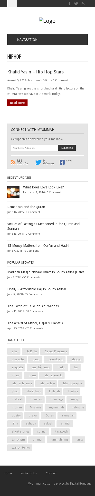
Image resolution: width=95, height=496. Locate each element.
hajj (76, 367)
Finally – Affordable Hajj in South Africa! (36, 289)
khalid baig (34, 391)
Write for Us (29, 473)
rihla (15, 423)
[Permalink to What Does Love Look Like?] (13, 191)
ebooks (77, 359)
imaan (16, 375)
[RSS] (83, 4)
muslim (17, 407)
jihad (15, 391)
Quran (50, 415)
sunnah (42, 431)
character (18, 359)
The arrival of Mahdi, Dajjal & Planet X (35, 323)
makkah (17, 399)
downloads (56, 359)
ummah (38, 439)
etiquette (17, 367)
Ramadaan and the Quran (26, 207)
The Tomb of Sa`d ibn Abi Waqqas (33, 306)
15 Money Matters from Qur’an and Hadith (38, 246)
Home (8, 473)
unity (79, 439)
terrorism (18, 439)
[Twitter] (76, 4)
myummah (56, 407)
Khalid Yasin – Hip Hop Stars (35, 71)
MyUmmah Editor (39, 80)
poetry (16, 415)
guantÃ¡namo (40, 367)
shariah (66, 423)
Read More (17, 103)
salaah (48, 423)
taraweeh (61, 431)
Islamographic (73, 383)
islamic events (53, 375)
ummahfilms (59, 439)
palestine (78, 407)
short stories (20, 431)
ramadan (68, 415)
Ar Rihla (32, 351)
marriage (57, 399)
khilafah (54, 391)
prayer (33, 415)
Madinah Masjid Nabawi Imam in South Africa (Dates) (46, 272)
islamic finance (22, 383)
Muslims (35, 407)
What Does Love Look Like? (43, 187)
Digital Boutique (80, 483)
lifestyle (73, 391)
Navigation (27, 40)
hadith (62, 367)
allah (15, 351)
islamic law (47, 383)
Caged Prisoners (56, 351)
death (36, 359)
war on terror (21, 447)
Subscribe (22, 162)
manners (37, 399)
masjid (75, 399)
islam (32, 375)
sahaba (31, 423)
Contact (51, 473)
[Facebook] (69, 4)
